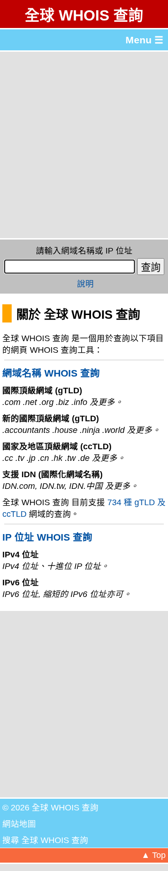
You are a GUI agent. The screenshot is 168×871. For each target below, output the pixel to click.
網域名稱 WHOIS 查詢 (51, 373)
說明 (85, 283)
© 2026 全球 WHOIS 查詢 (50, 807)
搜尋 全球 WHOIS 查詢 (45, 840)
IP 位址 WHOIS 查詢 (47, 537)
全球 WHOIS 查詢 (84, 15)
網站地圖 (19, 824)
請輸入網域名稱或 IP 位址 (84, 250)
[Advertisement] (84, 145)
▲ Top (153, 855)
